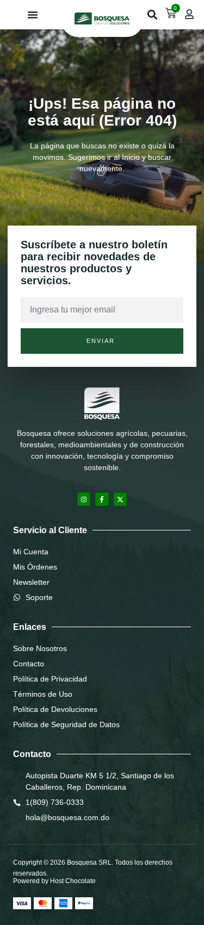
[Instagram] (84, 499)
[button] (152, 15)
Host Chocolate (73, 881)
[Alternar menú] (32, 14)
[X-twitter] (120, 499)
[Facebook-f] (102, 499)
